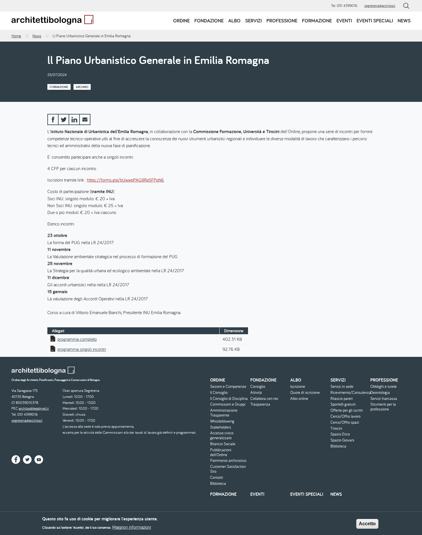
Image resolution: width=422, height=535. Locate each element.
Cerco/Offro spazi (344, 422)
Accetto (367, 523)
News (404, 20)
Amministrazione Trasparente (223, 413)
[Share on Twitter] (64, 119)
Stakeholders (220, 427)
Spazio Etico (340, 434)
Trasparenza (260, 404)
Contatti (216, 477)
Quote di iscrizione (305, 392)
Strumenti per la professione (383, 407)
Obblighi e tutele (383, 386)
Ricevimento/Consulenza (349, 392)
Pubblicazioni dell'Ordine (220, 452)
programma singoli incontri (81, 349)
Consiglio (257, 386)
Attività (256, 392)
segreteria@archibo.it (379, 5)
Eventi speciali (375, 20)
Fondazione (209, 20)
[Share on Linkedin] (74, 119)
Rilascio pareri (341, 398)
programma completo (77, 339)
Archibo (82, 87)
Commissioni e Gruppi (227, 404)
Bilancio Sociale (222, 443)
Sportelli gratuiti (343, 404)
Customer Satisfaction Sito (228, 469)
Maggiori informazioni (131, 527)
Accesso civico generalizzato (221, 435)
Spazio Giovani (342, 440)
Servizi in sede (341, 386)
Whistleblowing (222, 421)
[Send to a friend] (85, 119)
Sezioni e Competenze (228, 386)
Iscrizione (297, 386)
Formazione (317, 20)
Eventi (344, 20)
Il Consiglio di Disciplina (229, 398)
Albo (234, 20)
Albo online (299, 398)
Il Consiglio (219, 392)
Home (16, 35)
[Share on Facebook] (53, 119)
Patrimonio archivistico (228, 460)
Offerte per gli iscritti (346, 410)
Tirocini (336, 428)
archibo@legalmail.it (34, 408)
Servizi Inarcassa (383, 398)
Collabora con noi (264, 398)
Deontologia (380, 392)
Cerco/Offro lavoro (345, 416)
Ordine (181, 20)
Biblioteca (218, 483)
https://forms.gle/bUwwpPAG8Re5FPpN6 (125, 180)
